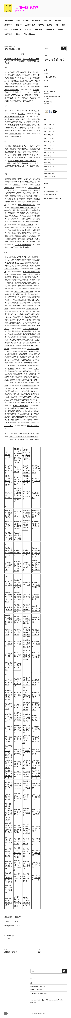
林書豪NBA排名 (13, 125)
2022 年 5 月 (48, 138)
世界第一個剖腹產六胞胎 (17, 609)
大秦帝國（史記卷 (16, 61)
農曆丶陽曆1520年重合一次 (28, 155)
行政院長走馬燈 (15, 136)
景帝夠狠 (11, 368)
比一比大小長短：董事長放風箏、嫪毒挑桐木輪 (8, 752)
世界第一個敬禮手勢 (11, 420)
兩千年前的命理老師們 (26, 878)
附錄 (13, 936)
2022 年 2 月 (48, 149)
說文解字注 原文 (55, 60)
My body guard (17, 787)
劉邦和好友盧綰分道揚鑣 (8, 775)
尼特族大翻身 (18, 277)
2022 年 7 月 (48, 131)
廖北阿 (24, 799)
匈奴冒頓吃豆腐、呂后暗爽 (18, 408)
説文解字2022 (8, 25)
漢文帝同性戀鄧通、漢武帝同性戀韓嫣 (8, 878)
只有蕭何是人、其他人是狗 (26, 644)
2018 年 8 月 (48, 170)
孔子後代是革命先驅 (20, 405)
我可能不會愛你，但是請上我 (26, 831)
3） (8, 63)
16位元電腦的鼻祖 (26, 553)
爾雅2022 (19, 25)
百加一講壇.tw (26, 7)
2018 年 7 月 (48, 173)
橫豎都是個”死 (26, 360)
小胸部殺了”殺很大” (25, 285)
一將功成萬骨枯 (25, 219)
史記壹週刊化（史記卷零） (12, 58)
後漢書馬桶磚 (38, 29)
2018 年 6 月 (48, 177)
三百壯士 (21, 113)
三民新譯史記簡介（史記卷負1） (26, 457)
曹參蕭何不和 (26, 233)
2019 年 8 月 (48, 163)
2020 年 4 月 (48, 156)
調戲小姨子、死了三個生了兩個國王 (8, 598)
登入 (45, 188)
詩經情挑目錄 (48, 102)
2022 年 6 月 (48, 135)
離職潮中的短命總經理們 (17, 119)
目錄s (18, 20)
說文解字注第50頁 (49, 91)
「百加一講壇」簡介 (29, 34)
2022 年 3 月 (48, 145)
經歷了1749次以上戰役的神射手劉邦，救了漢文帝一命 (17, 496)
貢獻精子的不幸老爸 (17, 730)
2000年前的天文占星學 (23, 157)
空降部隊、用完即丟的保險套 (26, 514)
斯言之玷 (11, 199)
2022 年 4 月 (48, 142)
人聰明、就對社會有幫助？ (26, 470)
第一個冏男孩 (13, 81)
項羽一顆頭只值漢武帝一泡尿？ (26, 481)
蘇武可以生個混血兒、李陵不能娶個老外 (17, 902)
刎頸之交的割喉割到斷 (8, 765)
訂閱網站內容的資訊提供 (51, 191)
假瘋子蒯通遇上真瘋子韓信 (36, 765)
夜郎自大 (34, 391)
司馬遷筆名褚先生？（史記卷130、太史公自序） (17, 457)
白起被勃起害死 (15, 84)
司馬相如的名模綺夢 (28, 394)
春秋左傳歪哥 (36, 20)
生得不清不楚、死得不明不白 (28, 439)
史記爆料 (25, 20)
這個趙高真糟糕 (15, 323)
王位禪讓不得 (25, 303)
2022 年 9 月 (48, 128)
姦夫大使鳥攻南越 (29, 385)
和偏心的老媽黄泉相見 (26, 204)
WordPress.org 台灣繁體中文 (52, 198)
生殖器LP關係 (16, 130)
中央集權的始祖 (15, 133)
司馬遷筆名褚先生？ (26, 433)
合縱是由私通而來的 (36, 585)
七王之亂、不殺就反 (26, 496)
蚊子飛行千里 (21, 257)
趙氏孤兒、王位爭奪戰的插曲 (18, 213)
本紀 (6, 452)
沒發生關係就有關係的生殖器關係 (8, 696)
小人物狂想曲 (14, 340)
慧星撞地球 (27, 196)
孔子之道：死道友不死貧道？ (26, 696)
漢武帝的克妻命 (26, 631)
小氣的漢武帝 (28, 101)
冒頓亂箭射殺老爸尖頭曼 (17, 830)
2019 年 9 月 (48, 159)
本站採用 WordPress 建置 (37, 1013)
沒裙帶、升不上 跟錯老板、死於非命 (8, 829)
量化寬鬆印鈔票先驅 (29, 400)
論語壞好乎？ (59, 20)
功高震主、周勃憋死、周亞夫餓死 (26, 656)
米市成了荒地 (21, 388)
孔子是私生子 (8, 633)
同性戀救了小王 (8, 786)
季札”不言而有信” (24, 179)
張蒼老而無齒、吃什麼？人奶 (36, 775)
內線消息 (14, 357)
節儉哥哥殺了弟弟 (26, 609)
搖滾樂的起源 (23, 149)
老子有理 (41, 25)
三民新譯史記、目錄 (11, 921)
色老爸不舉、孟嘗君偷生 (23, 291)
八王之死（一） (28, 92)
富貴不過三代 (16, 227)
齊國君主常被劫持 (31, 317)
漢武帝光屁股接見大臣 (25, 402)
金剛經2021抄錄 (30, 25)
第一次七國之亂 (25, 311)
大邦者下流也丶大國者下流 (52, 97)
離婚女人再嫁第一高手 (23, 244)
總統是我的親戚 (13, 75)
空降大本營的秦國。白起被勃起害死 (8, 481)
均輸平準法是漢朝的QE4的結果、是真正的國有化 (36, 567)
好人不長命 (12, 297)
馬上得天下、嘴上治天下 (26, 788)
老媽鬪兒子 (23, 354)
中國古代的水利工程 (20, 163)
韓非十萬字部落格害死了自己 (26, 683)
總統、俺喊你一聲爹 (23, 72)
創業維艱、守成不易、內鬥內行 (26, 527)
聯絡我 (18, 34)
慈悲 (11, 236)
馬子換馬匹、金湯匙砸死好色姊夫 (23, 207)
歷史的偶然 (24, 337)
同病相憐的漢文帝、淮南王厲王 (17, 854)
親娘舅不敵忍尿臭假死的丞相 (25, 283)
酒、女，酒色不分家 (11, 260)
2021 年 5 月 (48, 152)
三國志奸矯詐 (50, 29)
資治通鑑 (60, 29)
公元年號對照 (8, 34)
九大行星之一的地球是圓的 (24, 288)
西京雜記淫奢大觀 (16, 29)
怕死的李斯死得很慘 (23, 320)
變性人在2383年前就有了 (22, 210)
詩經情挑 (49, 25)
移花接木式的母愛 (29, 241)
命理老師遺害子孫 (36, 866)
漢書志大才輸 (47, 20)
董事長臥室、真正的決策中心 (20, 247)
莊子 (5, 29)
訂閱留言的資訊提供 (50, 195)
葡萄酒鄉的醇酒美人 (15, 411)
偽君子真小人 (21, 294)
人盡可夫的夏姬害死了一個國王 (17, 598)
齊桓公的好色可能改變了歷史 (22, 181)
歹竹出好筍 (8, 265)
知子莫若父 (17, 305)
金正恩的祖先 (9, 391)
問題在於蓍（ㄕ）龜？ (36, 878)
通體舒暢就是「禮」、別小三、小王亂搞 (9, 553)
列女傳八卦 (28, 29)
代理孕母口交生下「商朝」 (26, 110)
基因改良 (14, 216)
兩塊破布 (32, 351)
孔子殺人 (16, 184)
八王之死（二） (16, 122)
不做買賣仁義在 (32, 308)
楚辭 (63, 25)
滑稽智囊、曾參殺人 (28, 280)
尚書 (57, 25)
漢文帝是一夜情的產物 (26, 635)
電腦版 (46, 80)
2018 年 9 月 (48, 166)
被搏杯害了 (17, 765)
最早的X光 (18, 362)
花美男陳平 (32, 236)
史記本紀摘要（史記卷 (8, 454)
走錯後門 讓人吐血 (29, 371)
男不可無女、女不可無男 (17, 365)
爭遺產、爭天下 (27, 224)
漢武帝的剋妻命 (15, 221)
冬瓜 (14, 46)
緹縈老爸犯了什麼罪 (8, 813)
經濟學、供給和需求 (8, 890)
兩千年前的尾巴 (29, 274)
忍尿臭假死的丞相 (26, 730)
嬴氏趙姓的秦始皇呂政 (17, 481)
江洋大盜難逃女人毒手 (26, 765)
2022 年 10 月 (48, 124)
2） (24, 61)
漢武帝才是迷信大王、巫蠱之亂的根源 (22, 160)
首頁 (45, 70)
